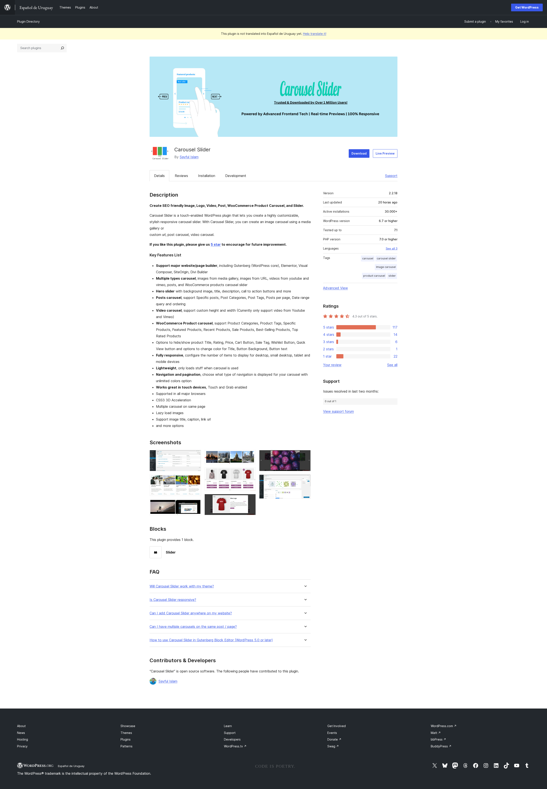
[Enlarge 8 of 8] (305, 480)
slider (392, 275)
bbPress (438, 739)
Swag (333, 746)
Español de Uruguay (71, 766)
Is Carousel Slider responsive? (173, 600)
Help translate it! (314, 33)
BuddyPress (441, 746)
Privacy (22, 746)
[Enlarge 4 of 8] (250, 456)
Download (359, 153)
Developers (232, 739)
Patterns (126, 746)
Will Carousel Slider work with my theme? (182, 586)
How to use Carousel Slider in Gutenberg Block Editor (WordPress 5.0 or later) (211, 640)
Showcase (128, 726)
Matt (436, 733)
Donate (334, 739)
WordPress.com (444, 726)
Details (159, 176)
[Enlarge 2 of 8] (195, 480)
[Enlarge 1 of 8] (195, 456)
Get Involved (336, 726)
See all (392, 365)
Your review (332, 365)
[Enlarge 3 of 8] (195, 505)
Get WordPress (527, 7)
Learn (228, 726)
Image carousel (386, 267)
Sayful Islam (189, 157)
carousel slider (386, 258)
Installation (206, 176)
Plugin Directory (28, 21)
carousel (367, 258)
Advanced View (335, 288)
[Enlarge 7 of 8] (305, 456)
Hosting (22, 739)
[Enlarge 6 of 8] (250, 500)
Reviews (181, 176)
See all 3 (391, 248)
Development (235, 176)
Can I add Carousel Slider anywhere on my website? (191, 613)
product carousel (374, 275)
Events (332, 733)
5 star (216, 244)
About (21, 726)
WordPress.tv (235, 746)
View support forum (338, 411)
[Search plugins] (62, 48)
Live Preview (385, 153)
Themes (126, 733)
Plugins (126, 739)
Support (391, 176)
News (21, 733)
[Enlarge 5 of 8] (250, 473)
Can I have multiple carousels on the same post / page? (193, 627)
